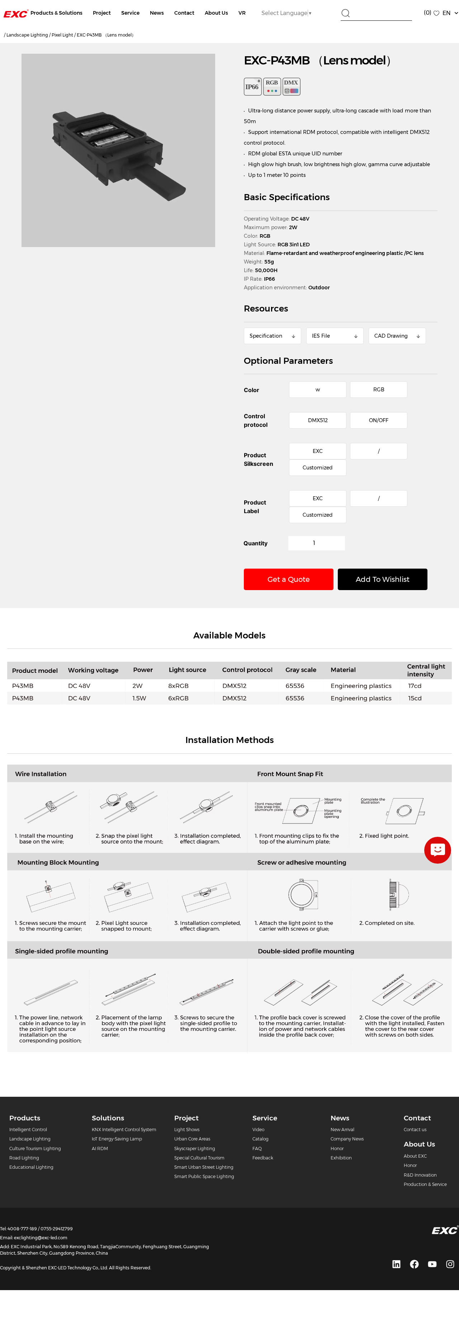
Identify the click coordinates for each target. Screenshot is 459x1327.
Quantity (255, 543)
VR (242, 13)
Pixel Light (62, 35)
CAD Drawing (391, 336)
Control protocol (256, 420)
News (157, 13)
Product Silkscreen (258, 459)
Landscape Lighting (27, 35)
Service (130, 13)
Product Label (255, 507)
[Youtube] (432, 1264)
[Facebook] (414, 1264)
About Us (216, 13)
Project (102, 13)
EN (447, 13)
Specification (266, 336)
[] (437, 850)
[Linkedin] (396, 1264)
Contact (184, 13)
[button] (382, 579)
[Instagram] (450, 1264)
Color (251, 390)
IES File (321, 336)
